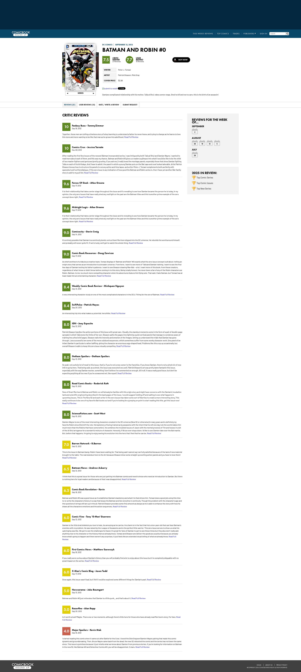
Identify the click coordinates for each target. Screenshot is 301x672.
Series (80, 93)
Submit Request (130, 105)
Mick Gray (135, 75)
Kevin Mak (95, 630)
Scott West (99, 413)
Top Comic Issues (205, 183)
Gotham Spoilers (101, 356)
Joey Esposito (85, 323)
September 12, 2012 (124, 45)
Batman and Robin (130, 49)
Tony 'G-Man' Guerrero (98, 516)
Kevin (102, 489)
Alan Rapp (89, 608)
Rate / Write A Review (109, 105)
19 (202, 143)
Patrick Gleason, (124, 75)
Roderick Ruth (101, 383)
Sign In (263, 34)
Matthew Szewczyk (103, 549)
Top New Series (204, 188)
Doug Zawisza (106, 253)
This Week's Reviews (203, 34)
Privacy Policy (281, 665)
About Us (268, 665)
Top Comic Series (205, 177)
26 (195, 143)
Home (259, 665)
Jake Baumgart (95, 589)
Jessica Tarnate (95, 147)
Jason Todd (101, 571)
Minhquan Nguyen (114, 286)
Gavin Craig (92, 231)
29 (195, 155)
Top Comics (223, 34)
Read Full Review (131, 137)
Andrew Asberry (98, 467)
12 (209, 143)
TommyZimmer (96, 125)
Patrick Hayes (91, 304)
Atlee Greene (97, 182)
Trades (236, 34)
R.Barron (96, 443)
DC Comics (107, 45)
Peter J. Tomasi (124, 70)
